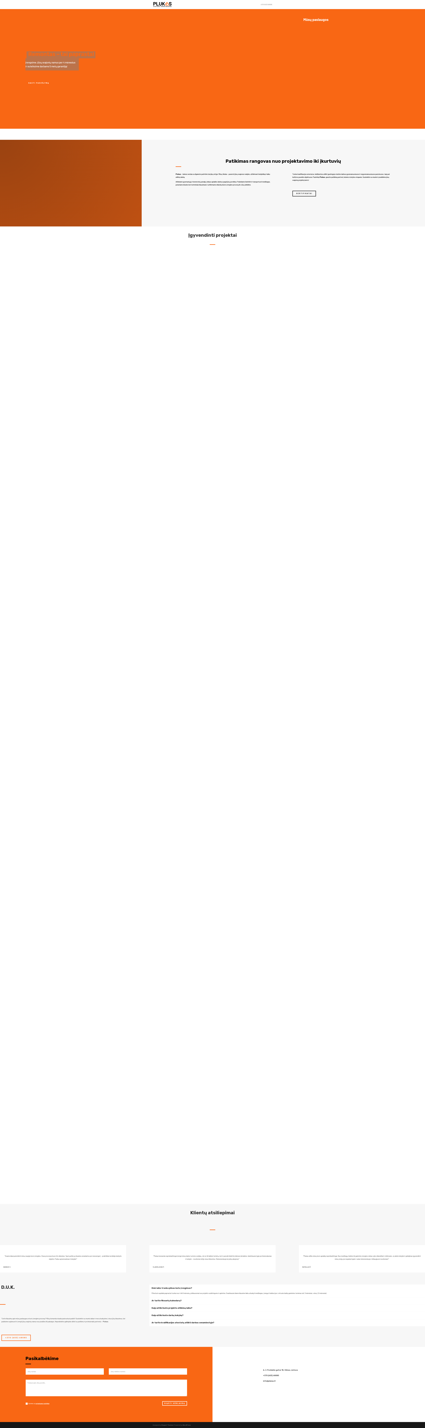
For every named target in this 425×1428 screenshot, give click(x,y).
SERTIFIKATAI (304, 193)
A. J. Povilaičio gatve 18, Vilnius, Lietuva (280, 1370)
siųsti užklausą (174, 1403)
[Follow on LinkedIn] (325, 1353)
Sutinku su (38, 1403)
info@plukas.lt (269, 1381)
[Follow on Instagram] (319, 1353)
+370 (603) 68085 (266, 4)
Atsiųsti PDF (348, 134)
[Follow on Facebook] (312, 1353)
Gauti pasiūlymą (38, 83)
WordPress (187, 1425)
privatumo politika (42, 1403)
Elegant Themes (167, 1425)
